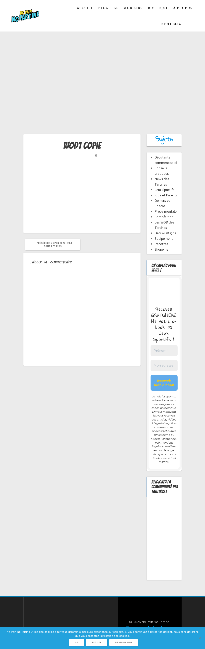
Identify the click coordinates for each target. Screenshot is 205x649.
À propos (183, 8)
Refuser (96, 642)
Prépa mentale (166, 211)
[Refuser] (200, 638)
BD (116, 8)
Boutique (158, 8)
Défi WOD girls (165, 233)
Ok (76, 642)
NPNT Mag (171, 24)
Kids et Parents (166, 195)
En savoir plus (123, 642)
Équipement (164, 238)
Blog (103, 8)
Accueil (85, 8)
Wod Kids (133, 8)
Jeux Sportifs (164, 189)
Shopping (161, 249)
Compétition (164, 216)
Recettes (161, 244)
